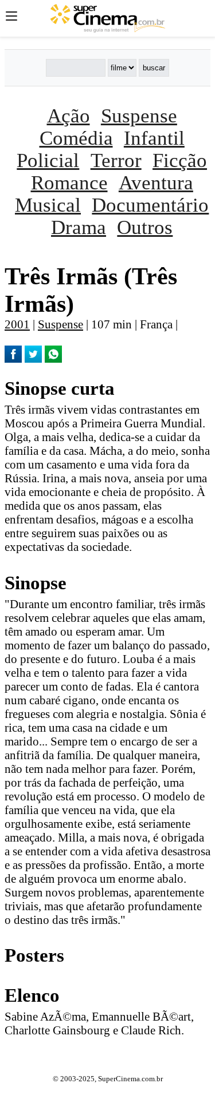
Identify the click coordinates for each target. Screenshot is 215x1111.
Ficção (180, 160)
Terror (116, 160)
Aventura (156, 182)
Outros (145, 227)
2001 (17, 324)
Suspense (139, 115)
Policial (48, 160)
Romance (69, 182)
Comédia (76, 138)
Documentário (150, 205)
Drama (78, 227)
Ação (68, 115)
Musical (48, 205)
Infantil (154, 138)
